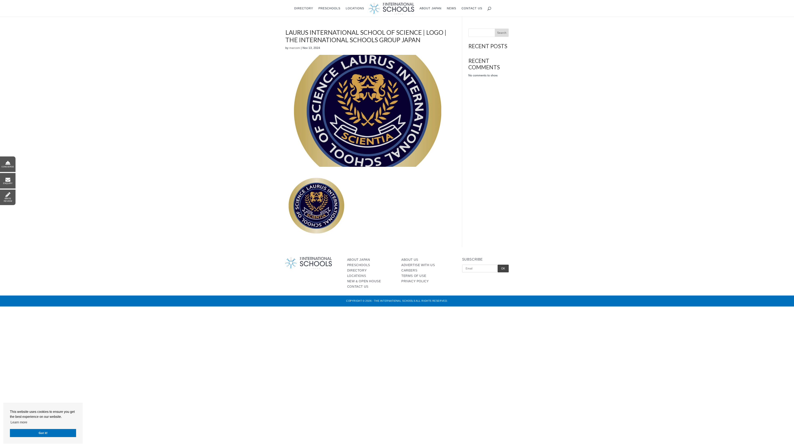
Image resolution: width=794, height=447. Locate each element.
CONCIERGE (7, 167)
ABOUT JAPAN (358, 259)
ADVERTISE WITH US (418, 265)
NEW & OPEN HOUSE (364, 281)
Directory (303, 8)
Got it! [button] (43, 433)
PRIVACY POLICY (415, 281)
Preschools (329, 8)
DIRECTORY (357, 270)
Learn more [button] (19, 422)
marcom (294, 47)
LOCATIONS (356, 276)
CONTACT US (357, 286)
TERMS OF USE (413, 276)
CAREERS (409, 270)
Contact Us (472, 8)
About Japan (430, 8)
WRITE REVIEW (8, 199)
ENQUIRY (8, 183)
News (451, 8)
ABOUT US (409, 259)
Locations (355, 8)
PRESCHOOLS (358, 265)
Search (501, 32)
